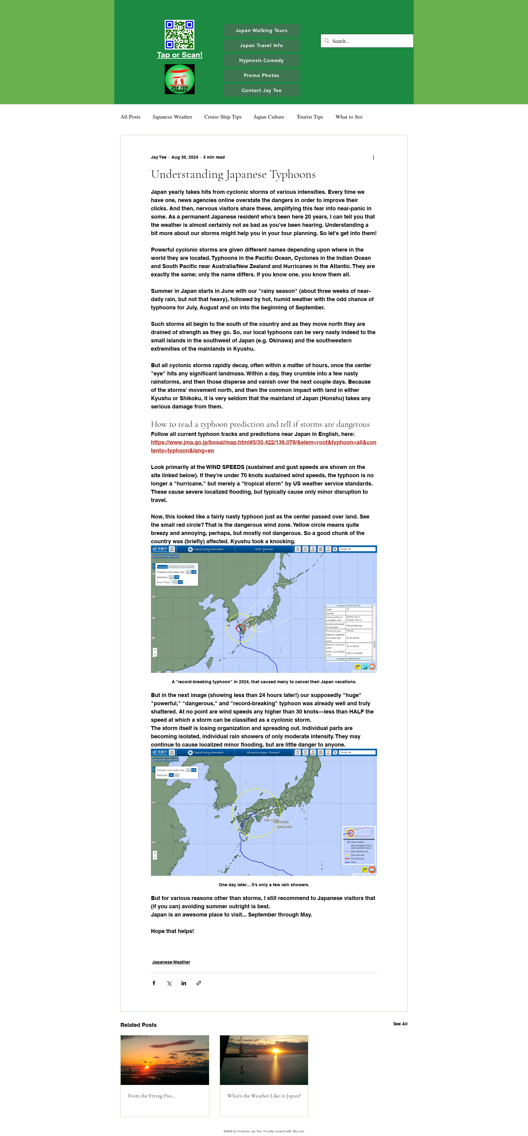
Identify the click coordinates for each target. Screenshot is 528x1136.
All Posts (130, 116)
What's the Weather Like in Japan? (264, 1095)
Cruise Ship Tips (223, 116)
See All (400, 1023)
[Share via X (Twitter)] (169, 983)
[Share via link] (199, 983)
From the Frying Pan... (152, 1095)
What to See (349, 116)
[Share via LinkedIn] (184, 983)
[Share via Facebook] (154, 983)
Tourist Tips (310, 116)
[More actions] (373, 157)
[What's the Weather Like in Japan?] (264, 1060)
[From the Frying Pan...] (165, 1060)
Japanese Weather (172, 116)
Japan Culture (269, 116)
